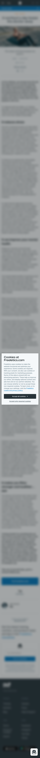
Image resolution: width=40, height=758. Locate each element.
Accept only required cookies (20, 401)
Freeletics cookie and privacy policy (18, 389)
